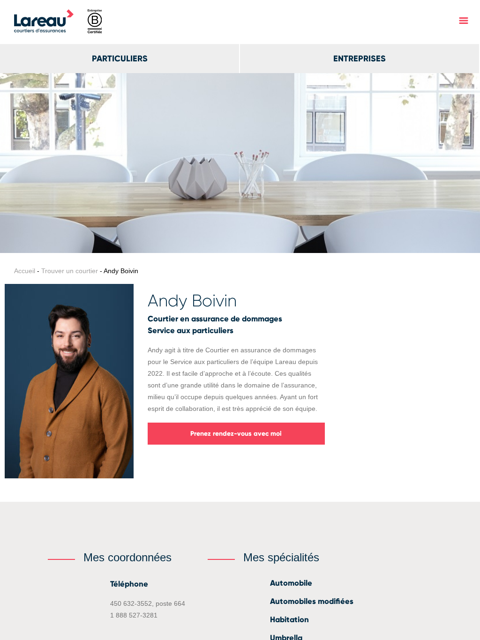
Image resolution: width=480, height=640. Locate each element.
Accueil (24, 271)
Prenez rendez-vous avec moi (236, 434)
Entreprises (359, 58)
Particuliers (120, 58)
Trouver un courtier (69, 271)
